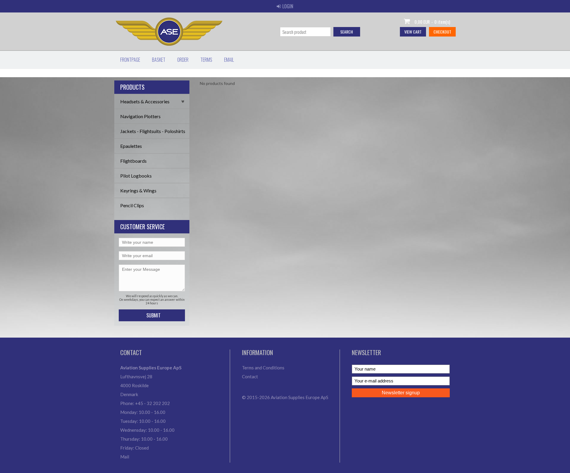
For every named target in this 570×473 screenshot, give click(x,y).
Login (287, 6)
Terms (206, 59)
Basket (158, 59)
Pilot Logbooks (136, 175)
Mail (124, 456)
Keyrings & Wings (138, 190)
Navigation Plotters (140, 116)
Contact (250, 376)
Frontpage (130, 59)
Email (229, 59)
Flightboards (133, 161)
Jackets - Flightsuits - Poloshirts (152, 131)
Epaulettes (131, 146)
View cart (413, 32)
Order (183, 59)
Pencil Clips (132, 205)
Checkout (442, 32)
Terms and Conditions (263, 367)
